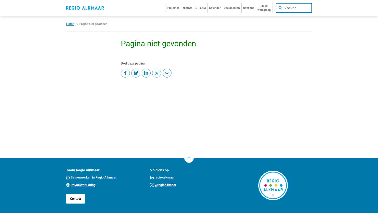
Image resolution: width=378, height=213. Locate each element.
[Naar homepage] (85, 8)
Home (70, 24)
